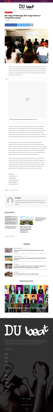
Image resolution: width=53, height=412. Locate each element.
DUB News (16, 264)
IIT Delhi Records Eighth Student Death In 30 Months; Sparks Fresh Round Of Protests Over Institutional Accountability (29, 266)
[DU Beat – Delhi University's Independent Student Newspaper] (26, 7)
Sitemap (6, 365)
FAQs (6, 361)
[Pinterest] (3, 78)
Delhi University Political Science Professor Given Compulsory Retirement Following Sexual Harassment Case (25, 229)
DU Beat (7, 20)
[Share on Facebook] (3, 71)
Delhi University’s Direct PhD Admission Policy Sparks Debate (40, 219)
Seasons (7, 390)
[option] (26, 299)
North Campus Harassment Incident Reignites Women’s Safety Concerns (20, 1)
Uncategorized (8, 12)
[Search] (47, 1)
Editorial (7, 382)
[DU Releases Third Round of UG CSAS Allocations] (11, 220)
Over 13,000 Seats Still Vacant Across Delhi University (26, 274)
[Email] (3, 81)
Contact (6, 357)
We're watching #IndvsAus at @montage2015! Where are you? (23, 119)
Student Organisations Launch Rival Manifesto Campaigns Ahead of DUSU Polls (30, 259)
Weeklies (7, 386)
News (6, 375)
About (6, 354)
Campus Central (18, 248)
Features (26, 305)
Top (27, 409)
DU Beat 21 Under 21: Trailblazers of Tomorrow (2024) (26, 308)
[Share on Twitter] (3, 74)
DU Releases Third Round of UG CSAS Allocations (11, 227)
